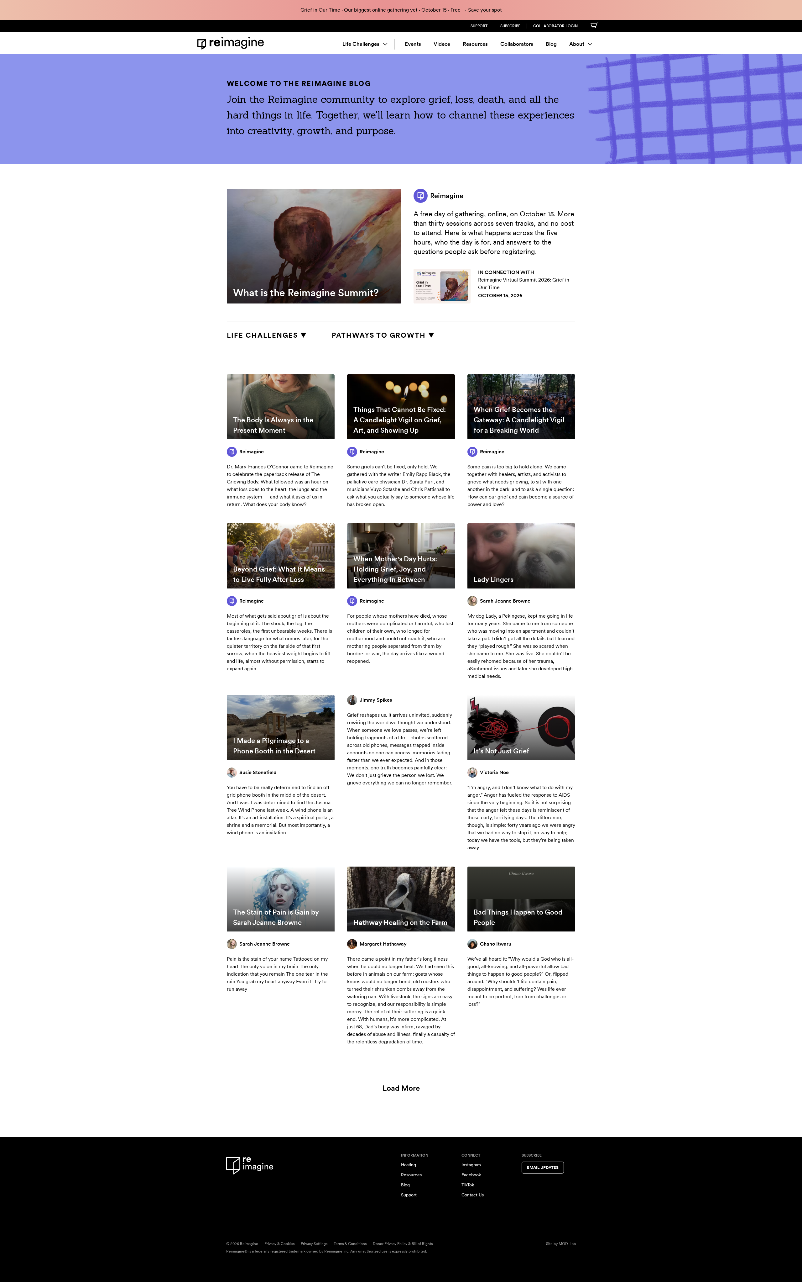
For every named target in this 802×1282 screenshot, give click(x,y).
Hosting (408, 1164)
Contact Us (472, 1194)
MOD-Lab (567, 1244)
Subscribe (510, 26)
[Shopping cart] (594, 25)
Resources (475, 44)
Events (413, 44)
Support (479, 26)
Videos (442, 44)
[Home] (231, 43)
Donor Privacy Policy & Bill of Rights (403, 1244)
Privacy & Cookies (279, 1244)
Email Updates (543, 1167)
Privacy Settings (314, 1244)
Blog (551, 44)
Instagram (471, 1164)
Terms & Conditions (350, 1244)
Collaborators (516, 44)
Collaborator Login (555, 26)
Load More (401, 1088)
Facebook (471, 1174)
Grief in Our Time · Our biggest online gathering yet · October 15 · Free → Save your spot (401, 10)
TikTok (467, 1184)
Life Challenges (360, 44)
